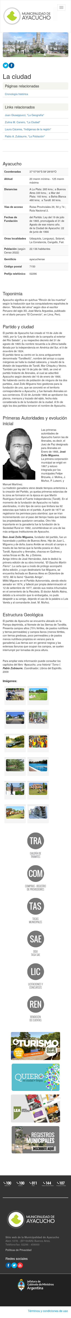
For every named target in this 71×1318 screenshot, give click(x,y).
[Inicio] (30, 16)
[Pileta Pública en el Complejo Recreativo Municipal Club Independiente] (38, 767)
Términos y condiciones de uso (48, 1311)
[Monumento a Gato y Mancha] (38, 719)
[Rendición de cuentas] (35, 1008)
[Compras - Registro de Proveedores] (35, 877)
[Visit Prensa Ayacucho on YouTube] (20, 1265)
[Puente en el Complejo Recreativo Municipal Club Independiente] (15, 767)
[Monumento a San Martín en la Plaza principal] (15, 790)
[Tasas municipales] (35, 910)
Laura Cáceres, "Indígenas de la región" (28, 129)
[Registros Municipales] (35, 1139)
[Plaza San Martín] (15, 719)
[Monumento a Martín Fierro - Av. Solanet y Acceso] (15, 696)
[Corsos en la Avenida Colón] (38, 743)
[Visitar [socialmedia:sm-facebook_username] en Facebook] (11, 65)
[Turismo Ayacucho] (35, 1046)
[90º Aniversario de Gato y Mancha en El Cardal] (38, 790)
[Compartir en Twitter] (6, 65)
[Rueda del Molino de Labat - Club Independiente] (38, 814)
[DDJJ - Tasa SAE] (35, 943)
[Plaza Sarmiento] (38, 696)
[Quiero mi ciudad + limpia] (35, 1077)
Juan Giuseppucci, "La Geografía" (24, 115)
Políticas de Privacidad (18, 1250)
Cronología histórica (16, 94)
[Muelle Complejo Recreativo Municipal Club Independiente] (15, 743)
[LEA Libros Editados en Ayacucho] (35, 1108)
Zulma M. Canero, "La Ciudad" (22, 122)
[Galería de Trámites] (35, 844)
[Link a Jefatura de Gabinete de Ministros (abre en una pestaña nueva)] (35, 1284)
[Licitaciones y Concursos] (35, 975)
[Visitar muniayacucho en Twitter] (14, 1265)
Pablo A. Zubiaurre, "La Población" (25, 136)
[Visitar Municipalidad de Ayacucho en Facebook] (8, 1265)
